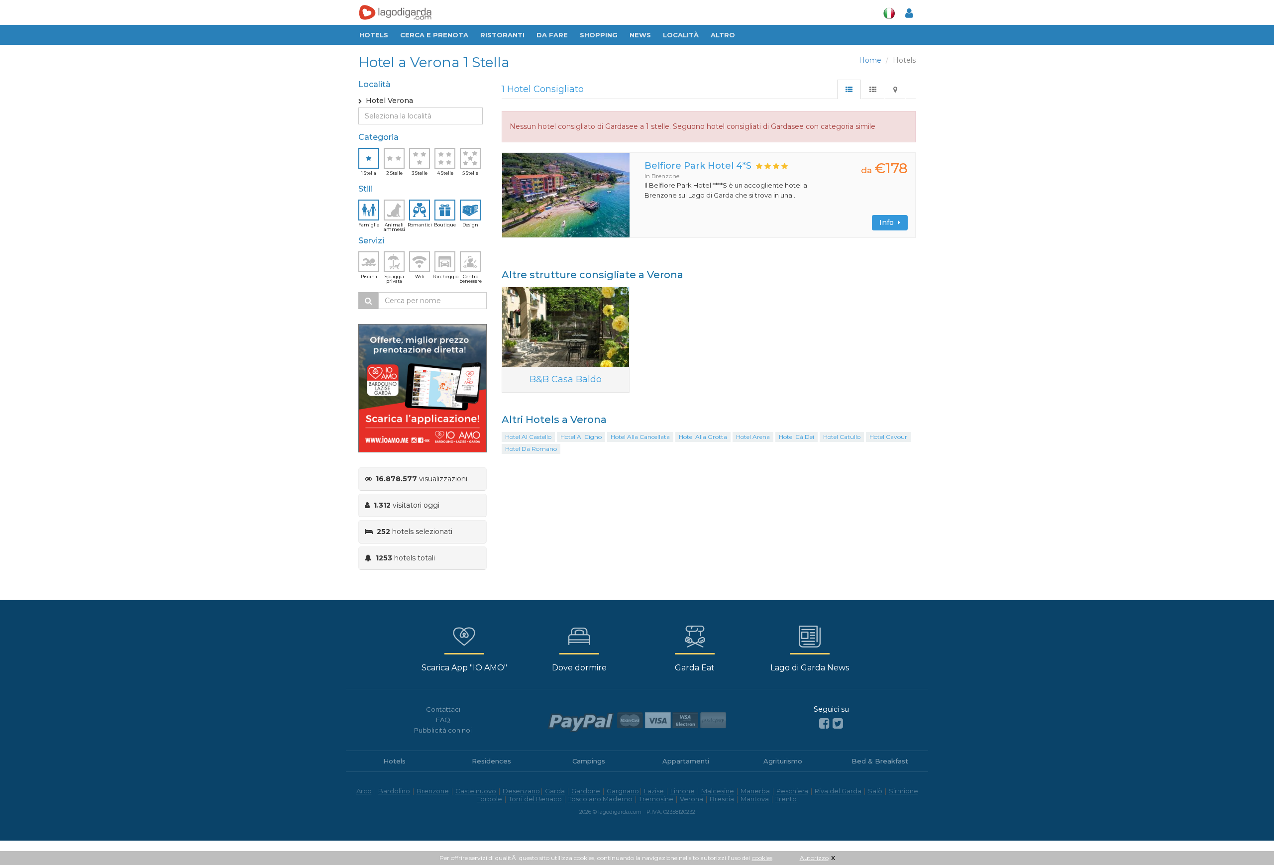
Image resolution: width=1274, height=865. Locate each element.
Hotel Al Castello (528, 436)
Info (888, 222)
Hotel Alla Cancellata (640, 436)
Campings (588, 761)
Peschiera (792, 791)
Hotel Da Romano (531, 448)
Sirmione (903, 791)
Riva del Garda (838, 791)
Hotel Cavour (888, 436)
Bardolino (394, 791)
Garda (555, 791)
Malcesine (717, 791)
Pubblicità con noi (443, 730)
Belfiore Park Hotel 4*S (697, 165)
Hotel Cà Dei (796, 436)
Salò (875, 791)
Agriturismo (782, 761)
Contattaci (443, 709)
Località (681, 35)
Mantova (755, 799)
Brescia (722, 799)
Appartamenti (685, 761)
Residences (491, 761)
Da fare (552, 35)
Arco (364, 791)
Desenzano (521, 791)
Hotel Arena (753, 436)
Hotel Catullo (841, 436)
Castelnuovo (475, 791)
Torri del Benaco (535, 799)
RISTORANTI (502, 35)
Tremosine (656, 799)
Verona (691, 799)
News (640, 35)
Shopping (599, 35)
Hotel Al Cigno (581, 436)
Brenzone (433, 791)
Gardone (585, 791)
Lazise (654, 791)
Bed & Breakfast (879, 761)
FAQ (443, 720)
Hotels (373, 35)
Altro (723, 35)
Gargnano (623, 791)
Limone (682, 791)
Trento (786, 799)
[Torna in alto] (1246, 837)
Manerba (755, 791)
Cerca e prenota (434, 35)
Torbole (489, 799)
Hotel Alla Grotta (703, 436)
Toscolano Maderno (600, 799)
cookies (762, 858)
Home (870, 60)
